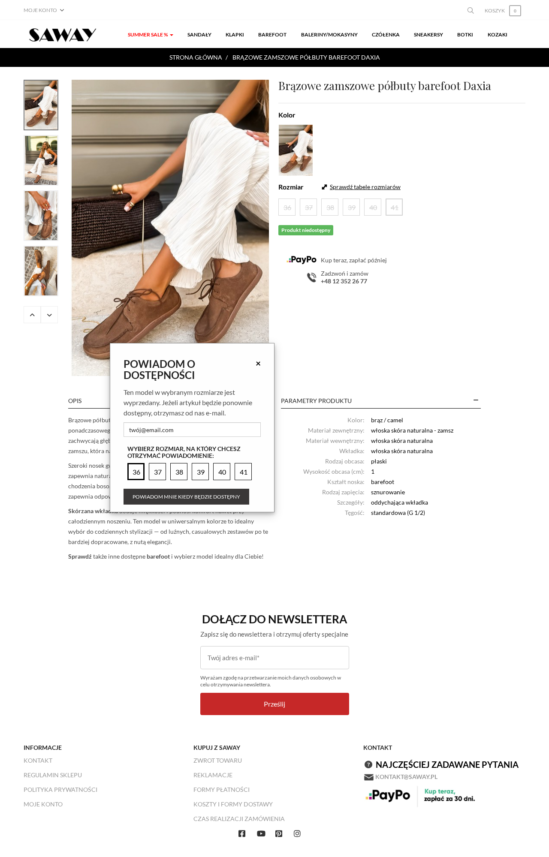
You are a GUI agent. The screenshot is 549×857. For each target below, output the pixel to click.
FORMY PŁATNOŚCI (221, 789)
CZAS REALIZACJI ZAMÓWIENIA (239, 818)
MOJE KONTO (43, 804)
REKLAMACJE (212, 775)
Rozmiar (291, 187)
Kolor (287, 115)
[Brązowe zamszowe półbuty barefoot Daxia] (170, 228)
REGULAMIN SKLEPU (53, 775)
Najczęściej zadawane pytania (447, 764)
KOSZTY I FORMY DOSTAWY (233, 804)
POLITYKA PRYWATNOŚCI (60, 789)
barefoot (158, 556)
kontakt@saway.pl (406, 776)
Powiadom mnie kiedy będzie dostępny (186, 496)
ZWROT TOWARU (217, 760)
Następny (49, 314)
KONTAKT (38, 760)
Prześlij (274, 704)
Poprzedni (32, 314)
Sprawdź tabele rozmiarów (365, 186)
